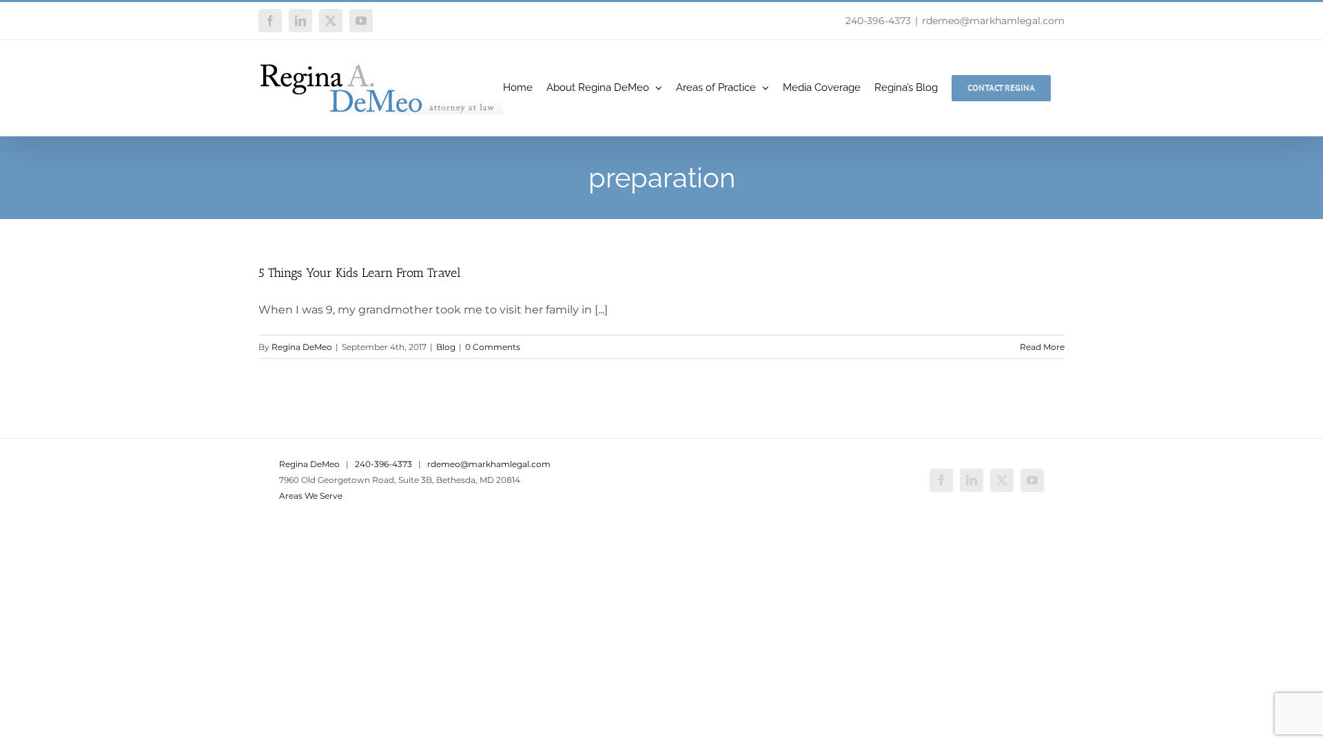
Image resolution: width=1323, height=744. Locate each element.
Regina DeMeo (301, 347)
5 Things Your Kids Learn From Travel (359, 272)
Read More (1042, 347)
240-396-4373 (878, 20)
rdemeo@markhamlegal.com (993, 20)
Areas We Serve (310, 495)
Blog (445, 347)
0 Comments (492, 347)
